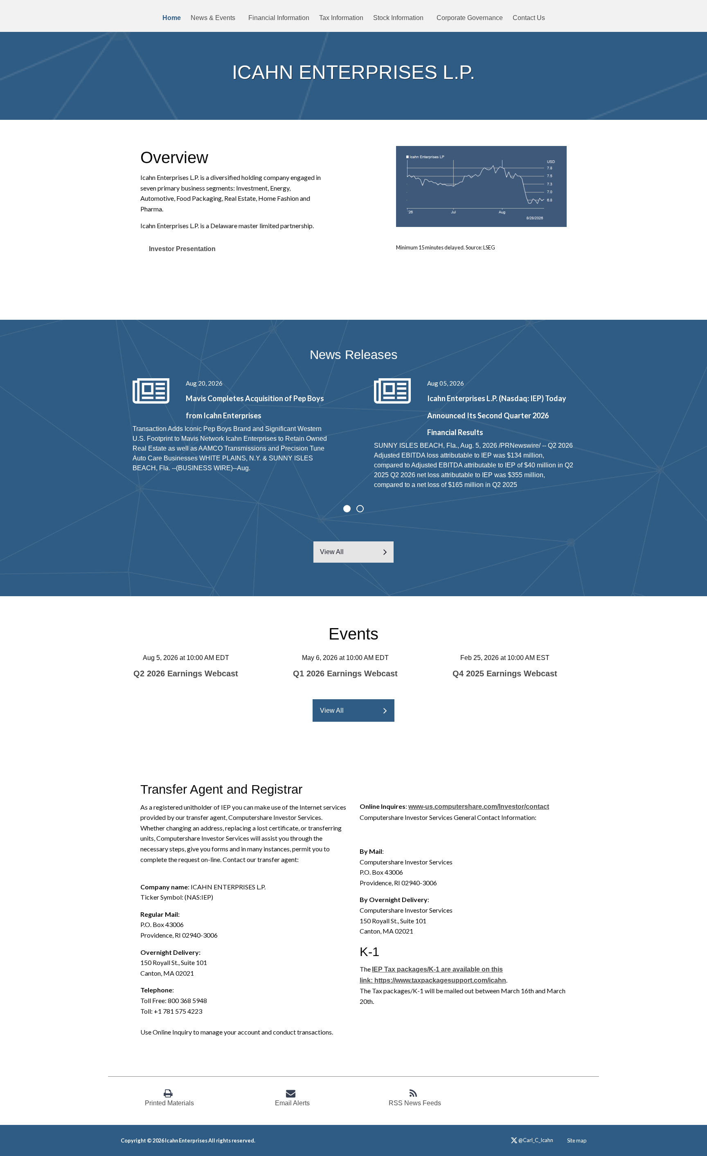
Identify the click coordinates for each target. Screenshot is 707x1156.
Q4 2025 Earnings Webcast (505, 673)
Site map (576, 1140)
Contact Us (529, 17)
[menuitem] (171, 18)
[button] (347, 508)
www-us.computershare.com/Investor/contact (478, 806)
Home (171, 17)
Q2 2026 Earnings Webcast (185, 673)
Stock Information (398, 17)
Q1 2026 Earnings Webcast (345, 673)
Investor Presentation (182, 248)
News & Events (213, 17)
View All (332, 551)
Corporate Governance (470, 17)
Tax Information (341, 17)
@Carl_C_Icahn (535, 1140)
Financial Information (278, 17)
